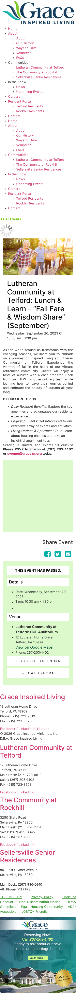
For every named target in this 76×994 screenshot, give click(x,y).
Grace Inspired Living (32, 697)
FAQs (20, 58)
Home (12, 28)
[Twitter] (57, 553)
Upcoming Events (29, 92)
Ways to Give (26, 48)
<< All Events (10, 219)
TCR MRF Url (11, 897)
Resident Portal (20, 101)
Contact (14, 116)
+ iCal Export (38, 673)
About (12, 33)
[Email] (68, 553)
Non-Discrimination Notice (39, 902)
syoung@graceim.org (24, 453)
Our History (25, 43)
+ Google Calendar (38, 661)
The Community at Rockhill (37, 72)
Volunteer (23, 53)
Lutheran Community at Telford (40, 67)
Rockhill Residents (30, 111)
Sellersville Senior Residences (38, 77)
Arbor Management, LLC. (19, 880)
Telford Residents (29, 106)
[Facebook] (48, 553)
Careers (14, 96)
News (20, 87)
